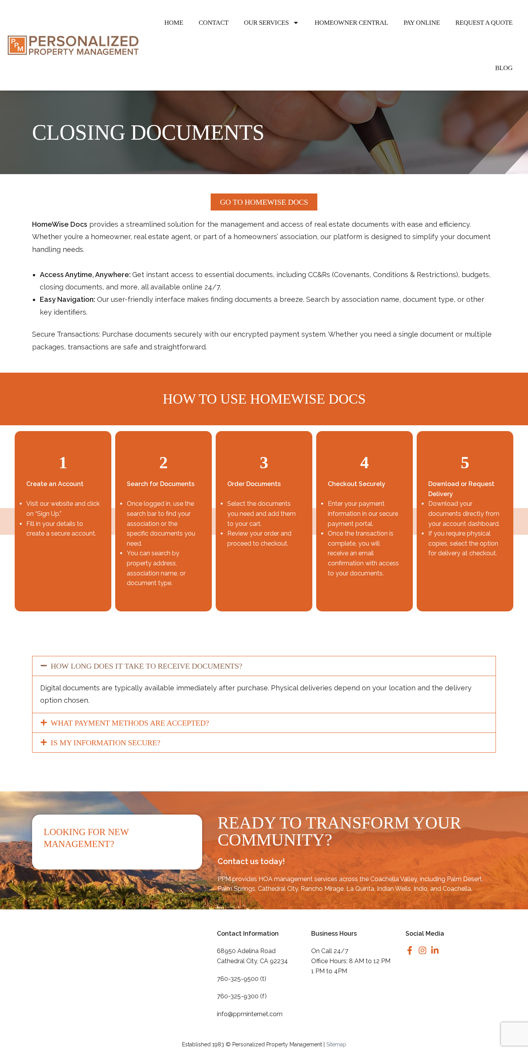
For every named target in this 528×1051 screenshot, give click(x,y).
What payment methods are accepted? (130, 723)
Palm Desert (464, 879)
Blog (504, 68)
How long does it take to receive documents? (146, 666)
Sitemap (336, 1044)
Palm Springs (236, 888)
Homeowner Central (351, 22)
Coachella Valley (393, 879)
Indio (421, 888)
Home (173, 22)
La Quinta (360, 888)
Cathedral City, (278, 888)
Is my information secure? (105, 742)
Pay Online (422, 22)
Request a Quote (484, 22)
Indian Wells (394, 888)
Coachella (457, 888)
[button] (264, 666)
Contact (213, 22)
